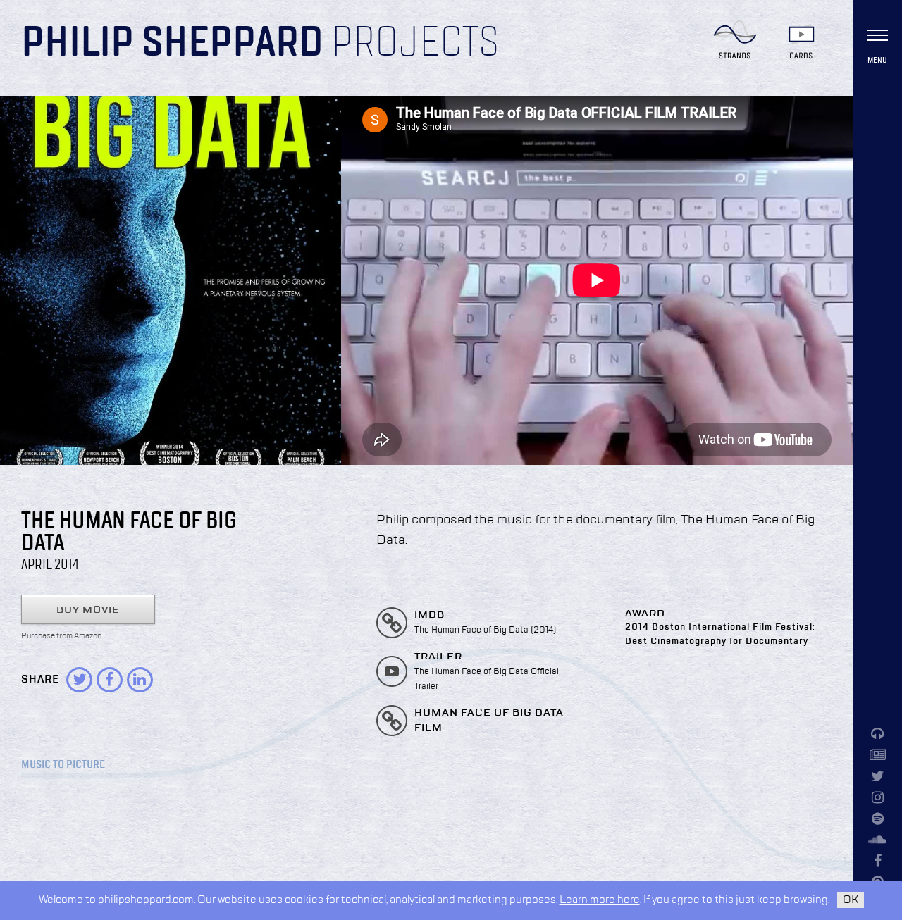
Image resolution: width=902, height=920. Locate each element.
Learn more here (600, 900)
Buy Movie (88, 610)
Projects (415, 44)
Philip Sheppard (172, 44)
